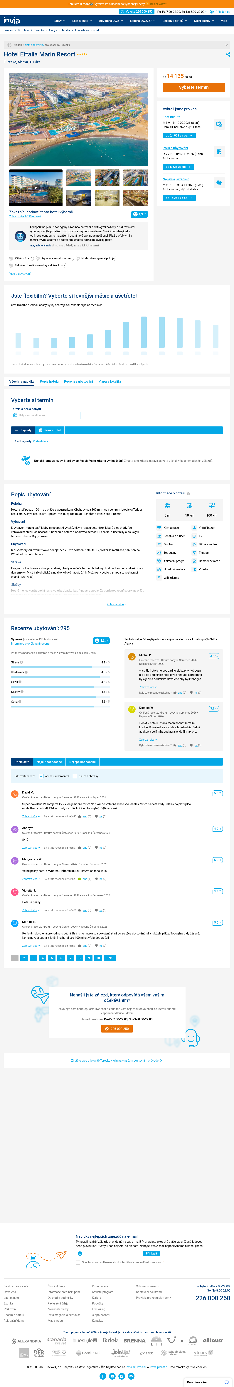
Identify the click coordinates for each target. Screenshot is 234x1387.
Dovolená (24, 30)
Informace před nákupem (64, 1292)
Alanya (53, 30)
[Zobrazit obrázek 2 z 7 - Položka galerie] (78, 177)
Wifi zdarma (171, 577)
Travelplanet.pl (158, 1367)
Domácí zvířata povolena (211, 561)
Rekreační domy (14, 1320)
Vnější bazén (207, 527)
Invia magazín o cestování (64, 1315)
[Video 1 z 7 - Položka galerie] (36, 187)
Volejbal (204, 569)
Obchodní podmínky (60, 1297)
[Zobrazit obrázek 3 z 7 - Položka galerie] (107, 177)
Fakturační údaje (58, 1303)
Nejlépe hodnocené (82, 762)
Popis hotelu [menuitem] (49, 381)
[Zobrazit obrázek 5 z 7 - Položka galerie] (78, 198)
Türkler (66, 30)
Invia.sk (131, 1367)
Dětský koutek (208, 544)
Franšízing (98, 1309)
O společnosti (101, 1315)
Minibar (168, 544)
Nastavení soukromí (149, 1292)
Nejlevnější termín (176, 179)
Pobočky (97, 1303)
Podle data (22, 762)
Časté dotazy (56, 1286)
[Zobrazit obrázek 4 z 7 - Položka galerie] (135, 177)
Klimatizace (171, 527)
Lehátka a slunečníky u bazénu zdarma (176, 536)
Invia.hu (142, 1367)
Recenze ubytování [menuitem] (78, 381)
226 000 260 (213, 1298)
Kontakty (97, 1320)
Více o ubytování (20, 273)
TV (200, 536)
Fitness (204, 552)
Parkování (10, 1309)
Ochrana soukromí (147, 1286)
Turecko (39, 30)
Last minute (172, 117)
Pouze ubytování (175, 148)
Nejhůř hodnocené (49, 762)
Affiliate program (102, 1292)
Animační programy (176, 561)
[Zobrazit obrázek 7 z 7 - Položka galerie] (135, 198)
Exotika (8, 1303)
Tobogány (170, 552)
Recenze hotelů (14, 1315)
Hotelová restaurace (176, 569)
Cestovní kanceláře (16, 1286)
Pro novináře (100, 1286)
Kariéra (96, 1297)
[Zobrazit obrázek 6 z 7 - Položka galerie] (107, 198)
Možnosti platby (58, 1309)
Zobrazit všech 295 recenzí (25, 216)
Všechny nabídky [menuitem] (21, 381)
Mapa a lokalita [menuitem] (109, 381)
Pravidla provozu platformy (153, 1297)
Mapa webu (55, 1320)
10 (99, 958)
